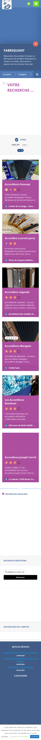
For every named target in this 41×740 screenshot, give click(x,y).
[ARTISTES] (10, 189)
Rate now (10, 176)
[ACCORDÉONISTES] (6, 189)
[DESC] (22, 150)
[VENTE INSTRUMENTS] (14, 243)
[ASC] (18, 150)
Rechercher (20, 577)
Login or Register (28, 3)
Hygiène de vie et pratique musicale (20, 652)
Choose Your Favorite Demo (20, 667)
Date (24, 145)
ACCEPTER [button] (34, 737)
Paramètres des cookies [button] (19, 736)
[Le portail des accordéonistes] (7, 7)
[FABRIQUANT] (14, 189)
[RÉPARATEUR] (14, 297)
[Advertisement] (20, 115)
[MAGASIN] (10, 297)
